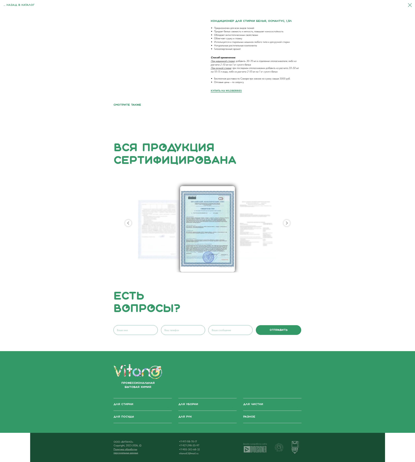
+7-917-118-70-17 (188, 441)
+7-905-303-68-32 (189, 449)
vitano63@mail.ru (188, 453)
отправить (279, 330)
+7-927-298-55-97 (189, 445)
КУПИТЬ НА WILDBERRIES (226, 90)
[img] (138, 371)
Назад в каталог (20, 5)
